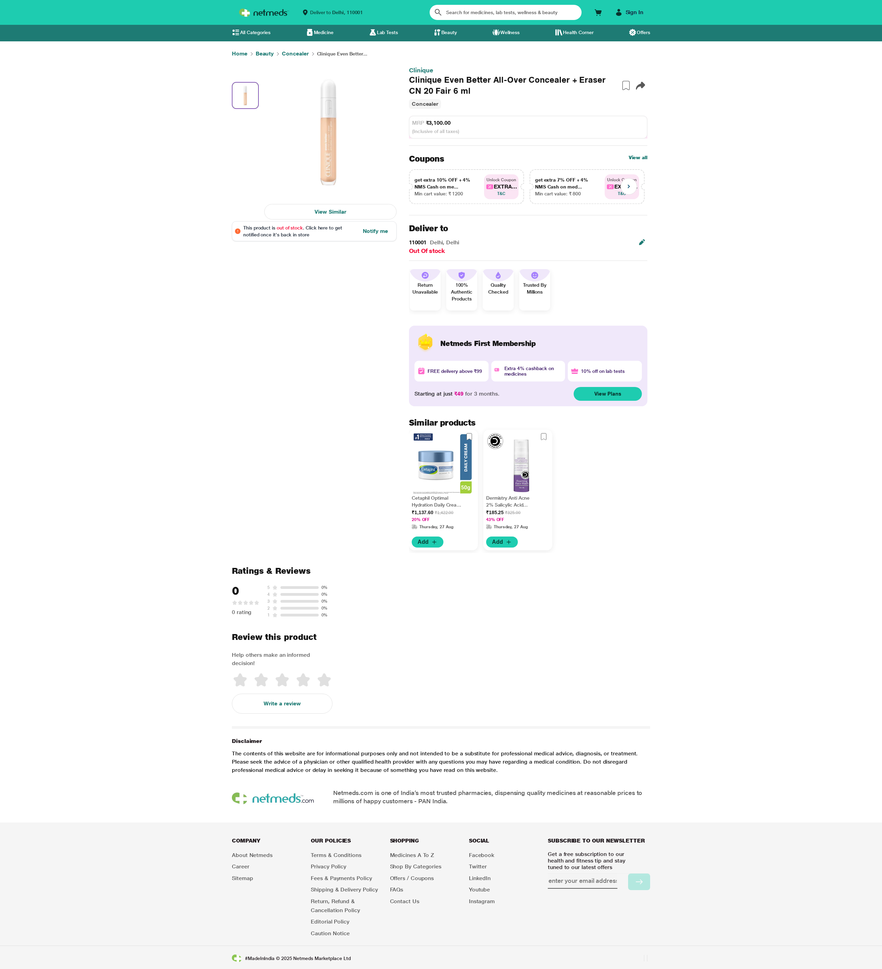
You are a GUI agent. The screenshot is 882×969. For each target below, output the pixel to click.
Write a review (282, 703)
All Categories (255, 32)
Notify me (375, 231)
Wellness (510, 32)
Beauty (449, 32)
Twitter (478, 866)
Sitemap (242, 878)
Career (240, 866)
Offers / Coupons (412, 878)
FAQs (396, 889)
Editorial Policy (330, 921)
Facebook (481, 855)
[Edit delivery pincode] (641, 242)
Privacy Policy (328, 866)
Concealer (425, 104)
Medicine (324, 32)
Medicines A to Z (412, 855)
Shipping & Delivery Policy (344, 889)
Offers (643, 32)
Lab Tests (387, 32)
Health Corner (578, 32)
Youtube (479, 889)
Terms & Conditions (336, 855)
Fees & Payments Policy (341, 878)
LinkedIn (480, 878)
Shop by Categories (416, 866)
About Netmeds (252, 855)
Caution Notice (330, 933)
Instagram (482, 901)
